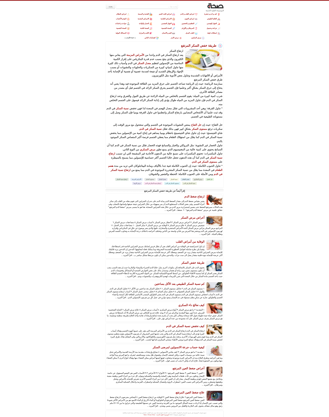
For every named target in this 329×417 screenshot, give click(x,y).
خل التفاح (196, 124)
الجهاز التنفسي (166, 23)
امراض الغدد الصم (165, 14)
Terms (145, 414)
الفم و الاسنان (167, 33)
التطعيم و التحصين (188, 23)
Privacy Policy (151, 414)
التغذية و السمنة (143, 14)
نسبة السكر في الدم (151, 128)
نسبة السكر (122, 108)
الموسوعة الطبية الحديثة (215, 10)
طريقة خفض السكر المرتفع (199, 45)
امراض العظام (121, 14)
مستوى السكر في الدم (204, 161)
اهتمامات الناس (150, 38)
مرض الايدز (175, 38)
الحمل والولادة (144, 23)
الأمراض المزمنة (135, 55)
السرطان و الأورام (188, 28)
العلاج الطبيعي (212, 19)
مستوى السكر (199, 128)
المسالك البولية (121, 33)
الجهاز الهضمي (212, 23)
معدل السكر (144, 63)
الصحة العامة (144, 28)
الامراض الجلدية (166, 19)
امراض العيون (189, 19)
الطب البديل (190, 33)
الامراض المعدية (143, 19)
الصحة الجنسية (166, 28)
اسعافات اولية (212, 33)
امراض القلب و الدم (187, 14)
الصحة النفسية (121, 28)
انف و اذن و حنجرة (210, 14)
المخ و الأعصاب (121, 19)
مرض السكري (196, 38)
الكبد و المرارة (144, 33)
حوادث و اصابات (120, 23)
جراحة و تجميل (212, 28)
